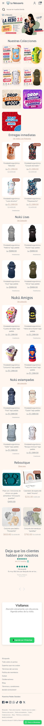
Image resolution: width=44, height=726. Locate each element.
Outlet (4, 676)
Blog (4, 683)
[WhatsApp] (13, 702)
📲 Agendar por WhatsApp (22, 640)
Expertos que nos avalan (11, 665)
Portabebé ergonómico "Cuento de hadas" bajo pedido (11, 328)
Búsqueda (5, 658)
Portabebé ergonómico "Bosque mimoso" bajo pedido (32, 446)
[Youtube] (7, 702)
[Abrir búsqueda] (3, 9)
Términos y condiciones (10, 686)
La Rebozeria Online (22, 720)
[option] (22, 24)
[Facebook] (3, 702)
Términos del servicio (10, 669)
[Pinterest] (20, 702)
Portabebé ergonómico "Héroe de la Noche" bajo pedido (32, 328)
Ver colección (22, 302)
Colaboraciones (7, 679)
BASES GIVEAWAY (9, 690)
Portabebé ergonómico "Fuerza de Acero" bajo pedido (32, 367)
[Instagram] (10, 702)
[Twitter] (24, 702)
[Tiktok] (17, 702)
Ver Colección (22, 220)
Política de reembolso (10, 672)
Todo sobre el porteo (9, 662)
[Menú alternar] (3, 3)
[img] (22, 559)
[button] (20, 589)
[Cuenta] (35, 2)
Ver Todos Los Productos (22, 139)
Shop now (22, 466)
